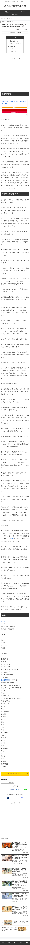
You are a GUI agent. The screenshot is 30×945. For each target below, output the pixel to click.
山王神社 (11, 538)
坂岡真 (3, 621)
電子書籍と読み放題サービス (15, 773)
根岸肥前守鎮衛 (5, 680)
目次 (12, 48)
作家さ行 (4, 779)
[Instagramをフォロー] (22, 797)
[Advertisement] (15, 74)
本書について (13, 46)
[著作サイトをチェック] (8, 797)
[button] (27, 488)
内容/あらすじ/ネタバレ (16, 43)
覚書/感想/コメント (15, 41)
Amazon (14, 107)
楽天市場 (14, 109)
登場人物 (13, 51)
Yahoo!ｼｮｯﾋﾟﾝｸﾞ (14, 112)
